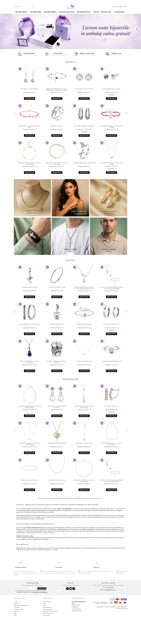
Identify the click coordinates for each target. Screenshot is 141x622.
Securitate (16, 607)
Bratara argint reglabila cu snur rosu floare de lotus (111, 126)
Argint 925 (16, 611)
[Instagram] (73, 588)
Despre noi (17, 603)
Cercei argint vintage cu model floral (84, 126)
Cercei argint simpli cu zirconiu (111, 89)
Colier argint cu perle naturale (29, 480)
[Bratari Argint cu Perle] (70, 197)
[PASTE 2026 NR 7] (32, 236)
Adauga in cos (29, 98)
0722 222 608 (109, 587)
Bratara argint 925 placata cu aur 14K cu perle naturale (29, 163)
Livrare (44, 603)
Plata (44, 605)
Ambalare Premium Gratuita (50, 611)
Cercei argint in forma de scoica (84, 89)
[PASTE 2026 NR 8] (70, 236)
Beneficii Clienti (47, 601)
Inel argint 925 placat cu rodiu (56, 287)
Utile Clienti (47, 598)
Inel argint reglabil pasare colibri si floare (84, 163)
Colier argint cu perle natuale (57, 480)
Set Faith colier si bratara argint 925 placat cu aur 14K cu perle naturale (111, 287)
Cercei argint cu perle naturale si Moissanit (57, 406)
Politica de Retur (47, 607)
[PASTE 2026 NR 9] (108, 236)
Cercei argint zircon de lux (111, 406)
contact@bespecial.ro (109, 590)
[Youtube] (70, 588)
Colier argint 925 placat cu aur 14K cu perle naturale (29, 443)
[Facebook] (67, 588)
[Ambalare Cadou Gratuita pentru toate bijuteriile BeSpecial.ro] (70, 31)
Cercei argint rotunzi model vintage (29, 324)
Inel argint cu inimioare (56, 126)
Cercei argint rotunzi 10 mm (111, 324)
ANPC (15, 613)
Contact (16, 601)
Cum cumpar (46, 615)
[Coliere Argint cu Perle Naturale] (32, 197)
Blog (15, 615)
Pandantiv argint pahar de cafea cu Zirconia (57, 361)
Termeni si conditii (18, 609)
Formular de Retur (47, 609)
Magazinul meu (19, 598)
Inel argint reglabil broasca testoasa (111, 361)
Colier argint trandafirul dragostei (57, 443)
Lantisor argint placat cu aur (84, 361)
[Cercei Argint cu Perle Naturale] (108, 197)
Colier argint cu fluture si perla (84, 443)
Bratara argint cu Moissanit (84, 324)
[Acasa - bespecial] (70, 6)
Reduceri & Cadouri (48, 613)
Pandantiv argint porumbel (29, 287)
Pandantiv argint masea (57, 324)
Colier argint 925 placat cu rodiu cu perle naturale (111, 163)
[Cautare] (33, 6)
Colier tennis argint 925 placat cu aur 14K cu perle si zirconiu (29, 406)
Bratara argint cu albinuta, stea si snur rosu (29, 126)
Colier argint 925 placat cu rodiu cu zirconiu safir (29, 361)
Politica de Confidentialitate (39, 592)
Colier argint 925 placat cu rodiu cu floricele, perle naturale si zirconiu (84, 287)
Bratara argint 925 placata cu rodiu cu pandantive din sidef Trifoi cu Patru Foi (57, 89)
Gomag (125, 608)
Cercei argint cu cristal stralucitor (29, 89)
